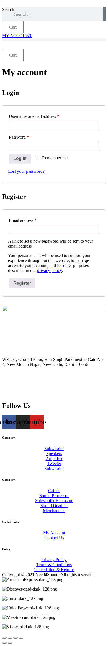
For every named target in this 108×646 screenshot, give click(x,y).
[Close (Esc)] (21, 638)
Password (27, 136)
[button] (54, 39)
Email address (30, 220)
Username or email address (42, 116)
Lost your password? (26, 171)
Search (8, 9)
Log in (20, 158)
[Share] (15, 638)
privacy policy (49, 270)
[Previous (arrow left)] (4, 643)
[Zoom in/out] (4, 638)
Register (22, 283)
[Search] (104, 14)
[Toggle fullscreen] (10, 638)
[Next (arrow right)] (10, 643)
